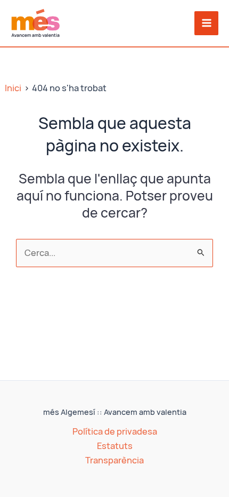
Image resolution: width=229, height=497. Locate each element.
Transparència (114, 460)
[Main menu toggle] (206, 23)
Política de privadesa (114, 431)
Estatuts (115, 446)
